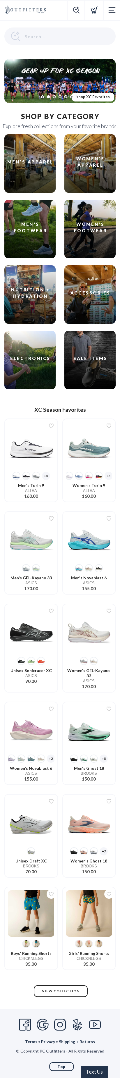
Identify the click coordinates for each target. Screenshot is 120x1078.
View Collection (61, 991)
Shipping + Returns (77, 1041)
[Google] (42, 1025)
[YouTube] (95, 1025)
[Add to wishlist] (51, 425)
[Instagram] (60, 1025)
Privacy (48, 1041)
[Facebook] (25, 1025)
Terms (31, 1041)
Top (61, 1066)
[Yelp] (77, 1025)
